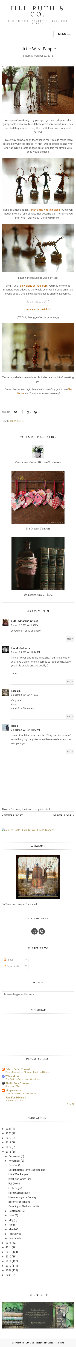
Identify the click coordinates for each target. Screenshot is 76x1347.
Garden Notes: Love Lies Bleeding (26, 1169)
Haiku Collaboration (19, 1192)
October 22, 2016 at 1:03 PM (24, 625)
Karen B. (16, 691)
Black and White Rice (19, 1179)
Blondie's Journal (21, 648)
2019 (8, 1138)
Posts (9, 959)
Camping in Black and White (23, 1206)
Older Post (62, 815)
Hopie (14, 725)
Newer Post (13, 815)
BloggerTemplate (56, 1343)
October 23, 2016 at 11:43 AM (25, 730)
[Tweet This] (15, 412)
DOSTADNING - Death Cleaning (21, 1093)
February (14, 1233)
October (13, 1165)
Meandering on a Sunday (22, 1197)
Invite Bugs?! (15, 1188)
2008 (8, 1274)
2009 (8, 1270)
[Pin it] (35, 412)
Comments (12, 966)
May (11, 1220)
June (11, 1215)
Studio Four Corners (17, 1083)
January (13, 1238)
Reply (70, 639)
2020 (8, 1133)
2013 (8, 1252)
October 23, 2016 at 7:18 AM (25, 695)
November (14, 1160)
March (12, 1229)
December (14, 1156)
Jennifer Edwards (15, 1097)
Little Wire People (18, 1174)
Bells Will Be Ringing (19, 1201)
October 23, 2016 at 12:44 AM (25, 652)
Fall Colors (14, 1183)
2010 (8, 1265)
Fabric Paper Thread (17, 1069)
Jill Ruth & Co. (38, 11)
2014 (8, 1247)
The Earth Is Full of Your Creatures (22, 1079)
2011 (8, 1261)
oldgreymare (13, 1090)
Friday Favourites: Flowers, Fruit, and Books (27, 1072)
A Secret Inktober (14, 1100)
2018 (8, 1142)
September (15, 1211)
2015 (8, 1242)
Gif (11, 421)
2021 (8, 1128)
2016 (8, 1151)
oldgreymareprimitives (24, 621)
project (19, 421)
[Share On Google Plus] (28, 412)
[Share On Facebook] (22, 412)
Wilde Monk (12, 1076)
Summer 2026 (12, 1086)
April (11, 1224)
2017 (8, 1147)
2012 (8, 1256)
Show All (70, 1104)
